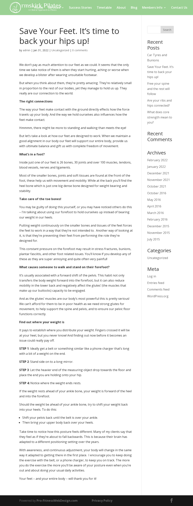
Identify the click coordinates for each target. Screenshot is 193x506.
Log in (151, 276)
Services (54, 8)
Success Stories (80, 8)
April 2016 (154, 206)
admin (26, 50)
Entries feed (155, 283)
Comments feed (158, 289)
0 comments (80, 50)
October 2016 (156, 193)
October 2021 (156, 186)
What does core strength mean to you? (159, 117)
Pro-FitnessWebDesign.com (57, 500)
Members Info (152, 8)
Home (38, 8)
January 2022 (156, 167)
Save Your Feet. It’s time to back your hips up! (160, 72)
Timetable (104, 8)
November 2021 (158, 180)
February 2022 (157, 160)
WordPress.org (157, 296)
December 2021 (158, 173)
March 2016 (155, 213)
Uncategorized (60, 50)
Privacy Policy (102, 500)
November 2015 (158, 233)
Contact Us (179, 8)
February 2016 (157, 219)
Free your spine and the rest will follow (158, 88)
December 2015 (158, 226)
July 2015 (153, 239)
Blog (134, 8)
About (121, 8)
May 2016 (154, 200)
